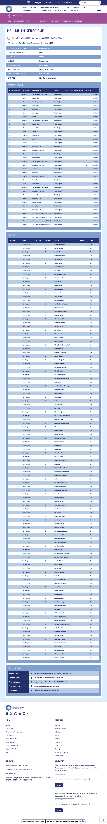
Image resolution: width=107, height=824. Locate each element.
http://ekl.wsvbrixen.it (47, 78)
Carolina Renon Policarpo (62, 386)
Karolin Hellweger (59, 602)
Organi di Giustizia (61, 11)
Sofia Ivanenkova (59, 539)
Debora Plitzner (59, 300)
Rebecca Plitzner (59, 639)
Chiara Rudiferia (59, 613)
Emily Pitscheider (59, 516)
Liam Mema (57, 282)
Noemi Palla (58, 293)
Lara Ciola (57, 382)
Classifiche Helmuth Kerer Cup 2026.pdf (46, 690)
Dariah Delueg (58, 248)
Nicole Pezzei (58, 654)
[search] (99, 3)
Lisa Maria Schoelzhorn (61, 471)
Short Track (58, 746)
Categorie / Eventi (15, 85)
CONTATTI (9, 761)
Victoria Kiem (58, 371)
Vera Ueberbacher (60, 617)
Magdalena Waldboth (60, 475)
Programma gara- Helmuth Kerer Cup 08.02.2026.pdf (50, 682)
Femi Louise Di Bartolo (61, 535)
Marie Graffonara (59, 255)
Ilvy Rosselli (57, 520)
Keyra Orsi (57, 449)
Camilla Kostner (59, 267)
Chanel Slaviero (59, 308)
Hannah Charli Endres (61, 557)
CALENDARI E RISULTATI (22, 21)
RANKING (78, 21)
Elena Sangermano (60, 631)
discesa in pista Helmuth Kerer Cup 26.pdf (46, 686)
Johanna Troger (59, 524)
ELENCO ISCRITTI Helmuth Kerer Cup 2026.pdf (48, 678)
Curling (57, 749)
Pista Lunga (59, 742)
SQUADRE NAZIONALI (39, 21)
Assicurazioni (28, 11)
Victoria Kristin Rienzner (62, 624)
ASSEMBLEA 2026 (79, 7)
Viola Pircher (58, 296)
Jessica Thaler (58, 419)
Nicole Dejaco (58, 457)
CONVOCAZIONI (55, 21)
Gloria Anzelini (58, 334)
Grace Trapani (58, 430)
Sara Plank (57, 646)
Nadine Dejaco (58, 341)
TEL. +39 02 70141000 (65, 3)
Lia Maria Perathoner (60, 367)
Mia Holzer (57, 445)
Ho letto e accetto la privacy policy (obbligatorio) (73, 779)
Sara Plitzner (58, 494)
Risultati (95, 94)
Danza (57, 735)
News (25, 7)
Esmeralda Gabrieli (60, 643)
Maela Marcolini (59, 278)
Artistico (58, 732)
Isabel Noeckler (59, 628)
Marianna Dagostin (60, 352)
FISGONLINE (49, 3)
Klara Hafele (58, 427)
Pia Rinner (57, 512)
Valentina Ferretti (60, 460)
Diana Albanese (59, 498)
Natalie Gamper (59, 252)
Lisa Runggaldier (59, 572)
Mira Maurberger (59, 375)
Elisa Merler (57, 397)
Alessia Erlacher (59, 598)
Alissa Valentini (59, 319)
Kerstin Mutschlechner (61, 378)
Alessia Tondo (58, 501)
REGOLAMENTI (68, 21)
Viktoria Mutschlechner (61, 468)
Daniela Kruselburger (60, 531)
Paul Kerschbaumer (60, 509)
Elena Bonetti (58, 453)
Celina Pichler (58, 337)
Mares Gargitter (59, 658)
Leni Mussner (58, 285)
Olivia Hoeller (58, 263)
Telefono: (15, 770)
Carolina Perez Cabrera (61, 553)
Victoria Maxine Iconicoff (62, 345)
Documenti (66, 7)
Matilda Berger (58, 349)
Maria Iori (57, 464)
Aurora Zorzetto (59, 326)
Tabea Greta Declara (60, 483)
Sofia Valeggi (58, 550)
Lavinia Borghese (59, 244)
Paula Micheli (58, 356)
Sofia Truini (57, 576)
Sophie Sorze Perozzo (61, 311)
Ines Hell (57, 609)
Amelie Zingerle (59, 527)
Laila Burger (58, 479)
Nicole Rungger (59, 412)
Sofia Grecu (58, 259)
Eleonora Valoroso (59, 323)
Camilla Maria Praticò (61, 304)
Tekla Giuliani (58, 404)
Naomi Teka (57, 568)
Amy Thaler (57, 408)
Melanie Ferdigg (59, 364)
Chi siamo (33, 7)
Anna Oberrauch (59, 650)
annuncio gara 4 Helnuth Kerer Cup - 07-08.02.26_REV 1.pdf (52, 673)
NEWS (9, 21)
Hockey (57, 725)
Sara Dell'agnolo (59, 360)
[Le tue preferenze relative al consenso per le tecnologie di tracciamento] (103, 820)
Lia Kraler (57, 270)
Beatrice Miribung (59, 390)
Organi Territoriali (44, 11)
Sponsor (74, 11)
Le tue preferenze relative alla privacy (62, 821)
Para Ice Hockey (60, 729)
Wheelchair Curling (61, 752)
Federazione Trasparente (49, 7)
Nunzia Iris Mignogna (60, 542)
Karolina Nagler (59, 546)
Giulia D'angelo (58, 434)
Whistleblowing (11, 774)
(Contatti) (28, 770)
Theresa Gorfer (59, 442)
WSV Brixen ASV (45, 48)
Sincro (57, 739)
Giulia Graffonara (59, 438)
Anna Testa (57, 330)
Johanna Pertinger (60, 583)
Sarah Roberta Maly (60, 274)
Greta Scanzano (59, 587)
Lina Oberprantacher (60, 490)
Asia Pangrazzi (58, 594)
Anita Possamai (59, 591)
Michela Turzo (58, 315)
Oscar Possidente (59, 505)
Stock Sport (59, 756)
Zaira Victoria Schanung (61, 423)
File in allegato (14, 668)
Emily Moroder (58, 401)
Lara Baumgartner (60, 579)
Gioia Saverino (58, 565)
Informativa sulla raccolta (33, 821)
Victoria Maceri (59, 635)
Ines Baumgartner (60, 620)
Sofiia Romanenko (60, 605)
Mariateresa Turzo (60, 486)
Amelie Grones (58, 393)
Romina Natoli (58, 289)
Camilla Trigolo (58, 561)
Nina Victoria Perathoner (62, 416)
